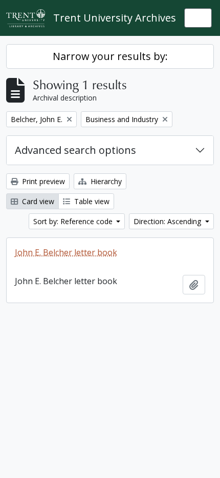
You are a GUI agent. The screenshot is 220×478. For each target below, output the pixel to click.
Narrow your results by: (110, 56)
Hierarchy (105, 181)
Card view (37, 201)
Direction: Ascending (168, 221)
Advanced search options (75, 150)
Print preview (42, 181)
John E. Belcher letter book (66, 252)
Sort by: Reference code (74, 221)
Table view (90, 201)
